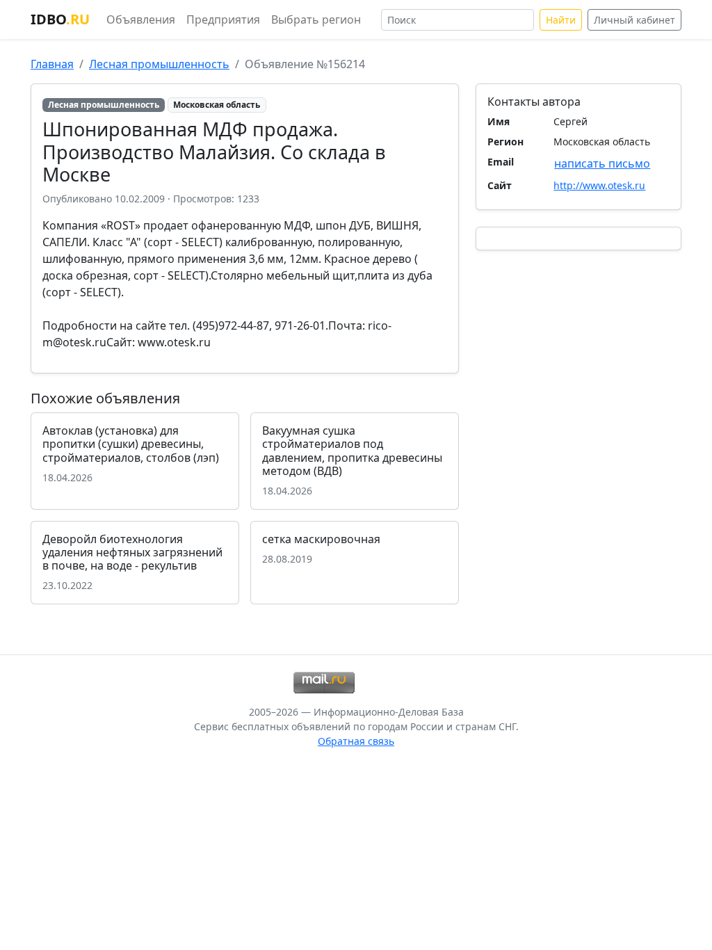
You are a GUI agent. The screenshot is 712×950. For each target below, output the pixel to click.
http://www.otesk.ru (599, 185)
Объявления (140, 19)
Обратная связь (356, 741)
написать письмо (602, 163)
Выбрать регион (316, 19)
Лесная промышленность (159, 64)
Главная (52, 64)
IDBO (60, 19)
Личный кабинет (634, 19)
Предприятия (223, 19)
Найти (561, 19)
